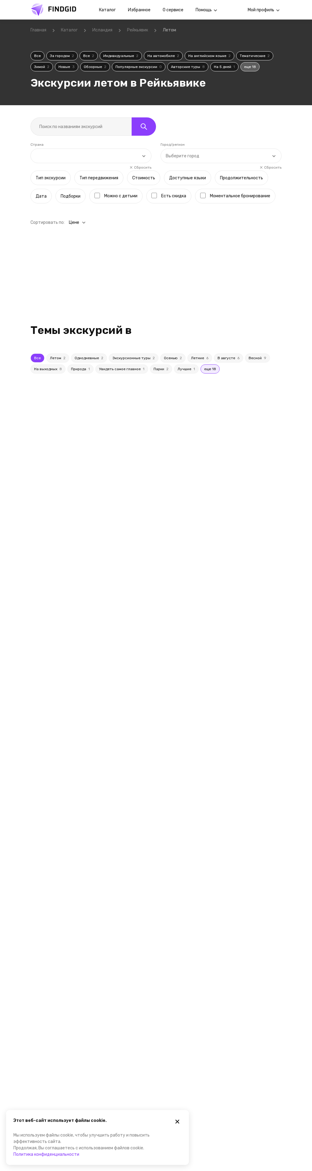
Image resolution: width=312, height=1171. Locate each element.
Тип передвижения (99, 178)
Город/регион (173, 144)
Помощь (204, 10)
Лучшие (186, 369)
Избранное (139, 10)
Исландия (102, 30)
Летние (199, 358)
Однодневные (89, 358)
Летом (58, 358)
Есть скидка (173, 196)
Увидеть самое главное (121, 369)
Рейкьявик (137, 30)
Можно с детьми (120, 196)
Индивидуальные (120, 56)
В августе (228, 358)
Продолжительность (241, 178)
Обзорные (95, 67)
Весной (257, 358)
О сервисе (173, 10)
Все (37, 56)
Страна (37, 144)
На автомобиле (163, 56)
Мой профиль (261, 10)
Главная (38, 30)
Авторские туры (188, 67)
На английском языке (209, 56)
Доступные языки (187, 178)
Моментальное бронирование (240, 196)
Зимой (41, 67)
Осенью (173, 358)
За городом (62, 56)
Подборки (70, 196)
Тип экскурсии (51, 178)
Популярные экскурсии (138, 67)
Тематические (255, 56)
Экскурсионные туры (133, 358)
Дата (41, 196)
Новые (66, 67)
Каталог (107, 10)
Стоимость (143, 178)
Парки (161, 369)
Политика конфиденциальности (46, 1154)
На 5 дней (224, 67)
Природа (80, 369)
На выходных (48, 369)
